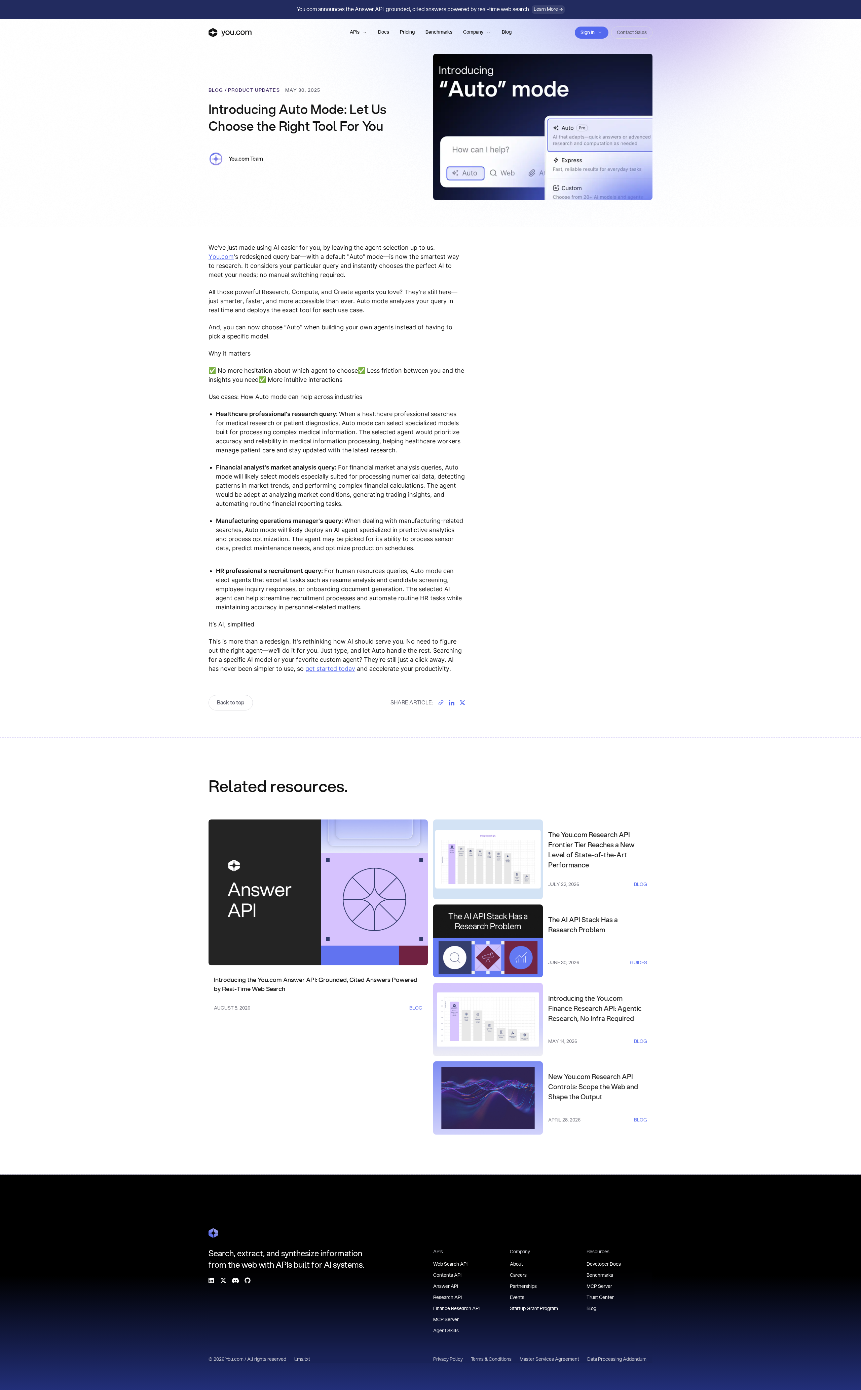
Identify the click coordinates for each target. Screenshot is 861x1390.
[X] (223, 1280)
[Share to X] (462, 702)
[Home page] (230, 32)
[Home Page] (213, 1233)
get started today (330, 668)
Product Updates (254, 90)
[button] (358, 32)
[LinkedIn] (211, 1280)
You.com (221, 256)
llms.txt (302, 1359)
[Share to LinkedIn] (451, 702)
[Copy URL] (441, 702)
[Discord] (235, 1280)
